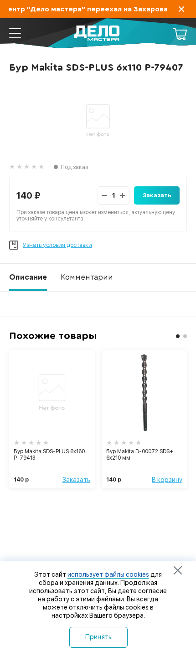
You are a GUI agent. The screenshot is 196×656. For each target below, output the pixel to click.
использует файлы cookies (108, 574)
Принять (98, 637)
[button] (178, 336)
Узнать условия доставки (57, 244)
